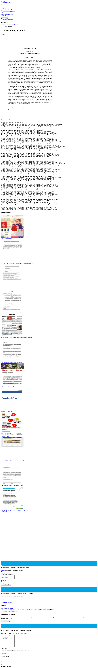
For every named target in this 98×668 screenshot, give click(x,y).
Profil (2, 21)
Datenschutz (4, 611)
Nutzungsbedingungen (12, 611)
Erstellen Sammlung (5, 584)
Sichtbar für (3, 580)
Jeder (4, 581)
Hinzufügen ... (4, 22)
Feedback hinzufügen (6, 621)
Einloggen (3, 570)
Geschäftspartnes (8, 608)
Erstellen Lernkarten (16, 9)
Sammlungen (9, 14)
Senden (9, 666)
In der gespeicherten (14, 24)
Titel (2, 571)
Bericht (2, 608)
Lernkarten (9, 2)
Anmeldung (3, 8)
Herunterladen (4, 511)
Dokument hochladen (6, 9)
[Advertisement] (46, 38)
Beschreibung (7, 574)
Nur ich (4, 583)
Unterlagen (3, 2)
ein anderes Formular (22, 633)
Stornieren (3, 666)
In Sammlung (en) (5, 24)
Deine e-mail (4, 648)
